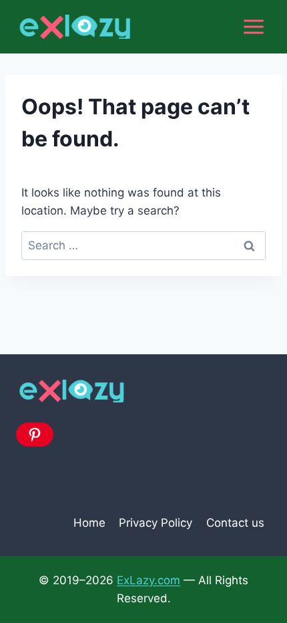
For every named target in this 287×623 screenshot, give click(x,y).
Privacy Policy (155, 522)
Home (89, 522)
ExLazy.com (148, 580)
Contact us (235, 522)
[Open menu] (253, 26)
